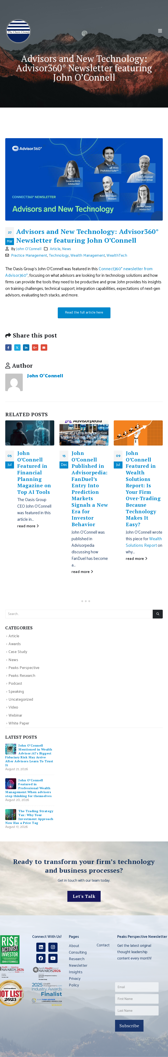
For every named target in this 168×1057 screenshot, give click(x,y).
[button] (160, 31)
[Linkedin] (41, 947)
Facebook (8, 347)
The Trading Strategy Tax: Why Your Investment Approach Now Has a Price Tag (29, 817)
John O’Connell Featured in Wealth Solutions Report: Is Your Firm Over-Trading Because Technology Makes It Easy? (143, 489)
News (66, 249)
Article (55, 249)
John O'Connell (28, 249)
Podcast (15, 684)
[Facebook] (41, 958)
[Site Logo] (18, 31)
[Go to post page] (29, 433)
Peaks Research (22, 676)
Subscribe (129, 1026)
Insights (75, 972)
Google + (35, 347)
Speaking (16, 692)
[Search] (158, 614)
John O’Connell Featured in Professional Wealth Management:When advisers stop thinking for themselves (28, 788)
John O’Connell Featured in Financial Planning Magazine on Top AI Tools (34, 472)
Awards (15, 644)
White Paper (19, 723)
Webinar (15, 715)
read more (27, 526)
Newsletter (78, 966)
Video (13, 708)
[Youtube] (53, 958)
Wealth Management (87, 255)
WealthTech (117, 255)
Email (44, 347)
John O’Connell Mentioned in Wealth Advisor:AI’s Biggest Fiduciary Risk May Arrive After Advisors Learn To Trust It (29, 755)
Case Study (18, 652)
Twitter (17, 347)
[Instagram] (53, 947)
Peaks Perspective (24, 668)
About (74, 946)
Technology (59, 255)
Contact (103, 945)
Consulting (78, 952)
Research (76, 959)
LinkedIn (26, 347)
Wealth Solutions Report (144, 542)
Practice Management (29, 255)
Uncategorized (21, 700)
